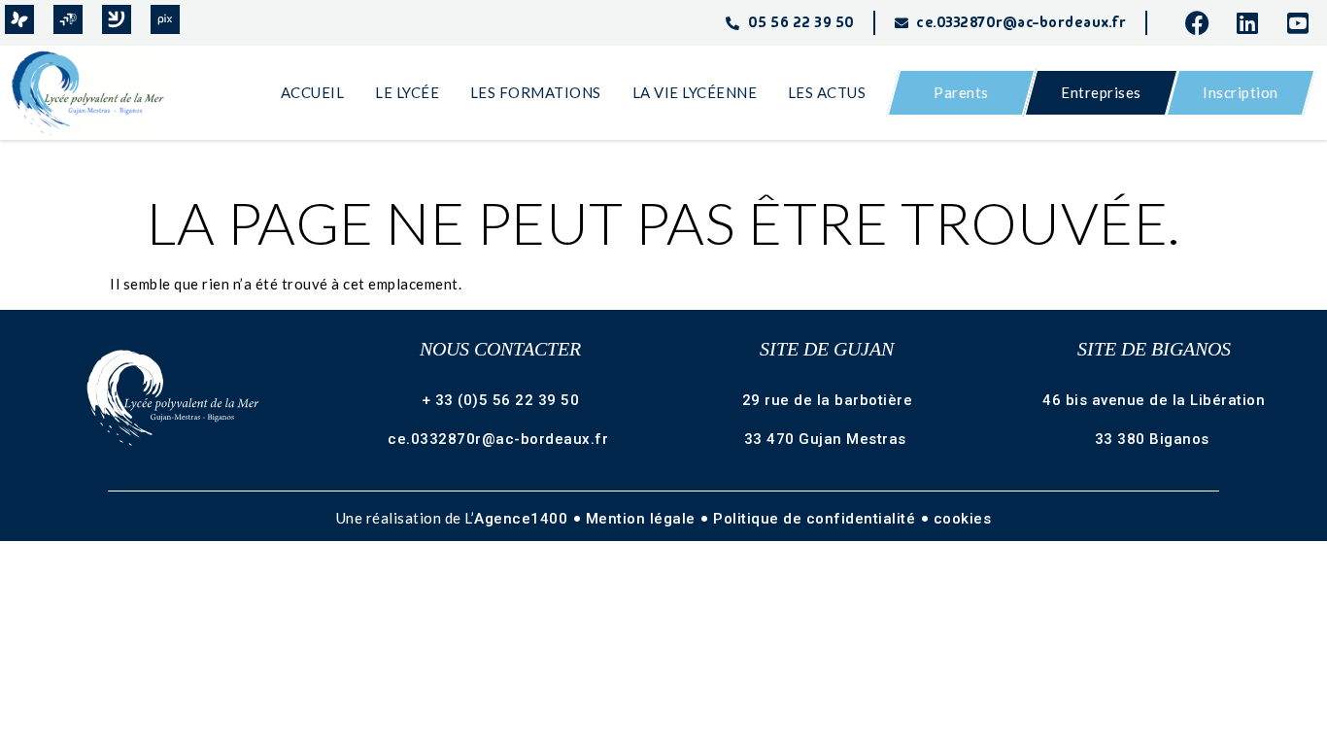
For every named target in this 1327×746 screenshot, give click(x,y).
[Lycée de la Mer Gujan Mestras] (96, 93)
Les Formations (535, 92)
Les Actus (827, 92)
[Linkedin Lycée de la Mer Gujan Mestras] (1254, 23)
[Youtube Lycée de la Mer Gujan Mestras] (1304, 23)
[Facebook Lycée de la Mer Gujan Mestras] (1202, 23)
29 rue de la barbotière (827, 400)
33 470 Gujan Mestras (827, 439)
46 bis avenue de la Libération (1153, 400)
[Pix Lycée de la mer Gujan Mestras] (165, 19)
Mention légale (643, 518)
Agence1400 (523, 518)
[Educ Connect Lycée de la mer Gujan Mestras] (116, 19)
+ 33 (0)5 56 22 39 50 (501, 400)
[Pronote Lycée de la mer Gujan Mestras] (19, 19)
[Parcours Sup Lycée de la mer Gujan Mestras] (68, 19)
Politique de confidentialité (816, 518)
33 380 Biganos (1154, 439)
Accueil (313, 92)
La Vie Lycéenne (695, 92)
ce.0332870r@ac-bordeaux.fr (500, 439)
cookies (963, 518)
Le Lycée (407, 92)
